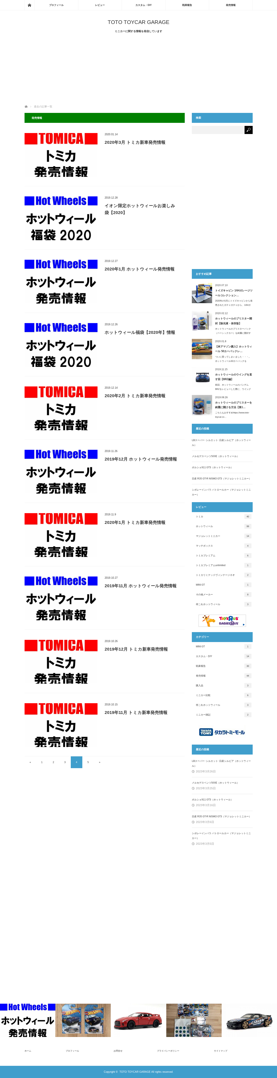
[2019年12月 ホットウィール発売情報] (61, 472)
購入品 (222, 685)
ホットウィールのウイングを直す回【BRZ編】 (233, 377)
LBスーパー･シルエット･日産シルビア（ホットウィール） (221, 443)
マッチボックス (222, 545)
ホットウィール (222, 526)
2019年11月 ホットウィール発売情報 (141, 585)
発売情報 (231, 5)
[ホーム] (29, 5)
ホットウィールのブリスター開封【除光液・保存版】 (233, 321)
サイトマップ (220, 1051)
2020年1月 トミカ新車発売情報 (135, 522)
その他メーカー (222, 594)
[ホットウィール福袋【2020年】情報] (61, 345)
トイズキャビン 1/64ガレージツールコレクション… (234, 293)
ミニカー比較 (222, 695)
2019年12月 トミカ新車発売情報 (136, 649)
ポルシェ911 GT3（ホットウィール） (212, 467)
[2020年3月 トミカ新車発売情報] (61, 155)
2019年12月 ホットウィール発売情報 (141, 459)
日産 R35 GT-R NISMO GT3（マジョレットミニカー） (221, 478)
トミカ (222, 516)
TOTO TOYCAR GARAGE (138, 22)
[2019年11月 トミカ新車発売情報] (61, 725)
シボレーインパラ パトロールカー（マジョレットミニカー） (221, 492)
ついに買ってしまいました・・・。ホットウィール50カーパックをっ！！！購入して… (233, 361)
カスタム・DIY (143, 5)
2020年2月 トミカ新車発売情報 (135, 395)
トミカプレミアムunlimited (222, 565)
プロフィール (56, 5)
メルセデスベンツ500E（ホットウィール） (215, 456)
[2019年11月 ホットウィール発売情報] (61, 598)
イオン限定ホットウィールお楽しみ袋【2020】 (140, 209)
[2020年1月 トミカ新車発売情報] (61, 535)
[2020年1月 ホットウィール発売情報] (61, 282)
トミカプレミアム (222, 555)
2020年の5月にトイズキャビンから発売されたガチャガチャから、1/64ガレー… (233, 305)
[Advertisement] (139, 70)
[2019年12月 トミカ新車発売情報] (61, 662)
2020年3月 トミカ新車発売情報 (135, 142)
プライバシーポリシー (168, 1051)
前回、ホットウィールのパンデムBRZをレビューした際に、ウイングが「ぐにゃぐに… (233, 389)
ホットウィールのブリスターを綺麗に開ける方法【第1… (233, 405)
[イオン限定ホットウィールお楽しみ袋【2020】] (61, 218)
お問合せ (118, 1051)
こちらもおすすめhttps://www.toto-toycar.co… (232, 414)
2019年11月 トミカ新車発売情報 (136, 712)
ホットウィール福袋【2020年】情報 (140, 332)
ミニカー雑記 (222, 714)
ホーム (28, 1051)
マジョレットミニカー (222, 536)
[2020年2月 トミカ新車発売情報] (61, 408)
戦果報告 (187, 5)
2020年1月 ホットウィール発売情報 (140, 269)
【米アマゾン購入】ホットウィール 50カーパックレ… (233, 349)
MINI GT (222, 584)
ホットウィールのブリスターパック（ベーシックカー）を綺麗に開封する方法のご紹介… (233, 333)
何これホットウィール (222, 604)
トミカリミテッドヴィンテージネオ (222, 575)
